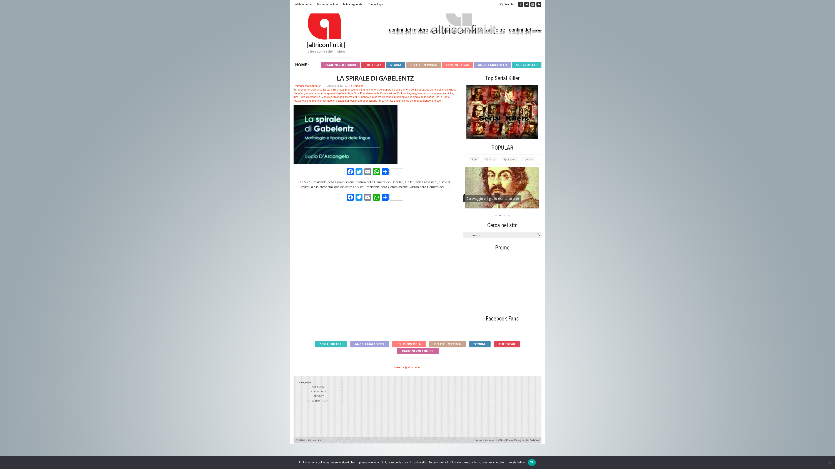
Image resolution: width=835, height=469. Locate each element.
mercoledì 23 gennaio (358, 97)
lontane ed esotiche (441, 93)
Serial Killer (527, 65)
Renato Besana (393, 100)
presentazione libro (371, 100)
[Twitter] (527, 4)
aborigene (303, 89)
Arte (474, 159)
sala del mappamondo (417, 100)
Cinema (490, 159)
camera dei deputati (381, 89)
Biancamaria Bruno (356, 89)
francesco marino (307, 86)
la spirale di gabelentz (337, 93)
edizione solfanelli (437, 89)
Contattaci (318, 391)
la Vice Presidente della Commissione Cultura (378, 93)
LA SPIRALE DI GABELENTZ (375, 78)
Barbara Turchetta (333, 89)
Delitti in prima (303, 4)
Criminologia (375, 4)
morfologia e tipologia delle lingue (414, 97)
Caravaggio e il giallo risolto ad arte (492, 198)
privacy (319, 396)
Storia (395, 65)
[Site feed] (538, 4)
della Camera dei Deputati (409, 89)
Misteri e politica (327, 4)
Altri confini (313, 440)
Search (508, 4)
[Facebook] (521, 4)
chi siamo (318, 386)
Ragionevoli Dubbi (340, 65)
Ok (532, 462)
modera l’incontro (382, 97)
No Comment (356, 86)
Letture (529, 159)
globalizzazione (313, 93)
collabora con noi (318, 401)
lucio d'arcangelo (310, 97)
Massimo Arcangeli (332, 97)
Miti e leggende (352, 4)
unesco (436, 100)
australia (316, 89)
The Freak (373, 65)
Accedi (480, 440)
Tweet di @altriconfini (406, 367)
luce (296, 97)
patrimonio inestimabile (321, 100)
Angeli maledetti (492, 65)
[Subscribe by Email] (533, 4)
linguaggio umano (418, 93)
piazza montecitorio (347, 100)
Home (301, 64)
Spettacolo (509, 159)
